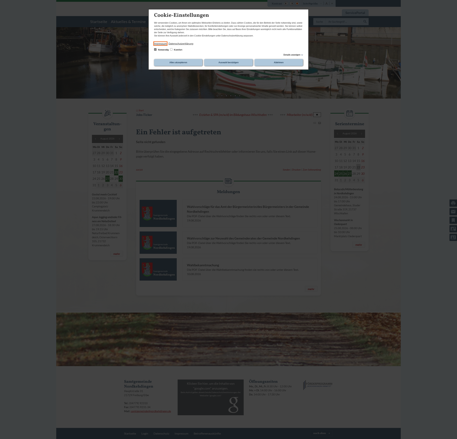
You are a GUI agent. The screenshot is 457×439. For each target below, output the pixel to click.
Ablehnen (278, 62)
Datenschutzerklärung (181, 43)
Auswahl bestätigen (228, 62)
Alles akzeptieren (178, 62)
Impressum (160, 43)
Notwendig (163, 50)
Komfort (177, 50)
